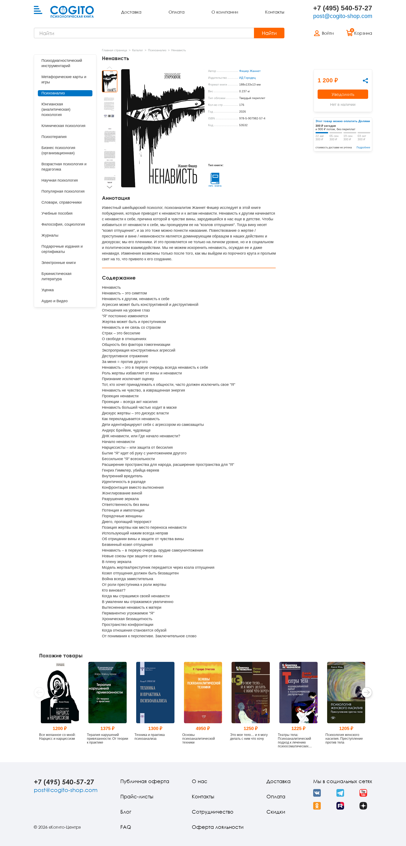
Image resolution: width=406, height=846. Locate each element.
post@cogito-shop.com (342, 16)
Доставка (131, 11)
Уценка (47, 290)
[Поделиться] (365, 80)
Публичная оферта (144, 781)
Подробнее (363, 147)
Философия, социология (63, 224)
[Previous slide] (109, 67)
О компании (224, 11)
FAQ (125, 827)
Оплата (177, 11)
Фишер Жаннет (250, 71)
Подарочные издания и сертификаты (62, 249)
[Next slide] (109, 187)
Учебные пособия (57, 213)
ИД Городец (247, 77)
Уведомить (343, 94)
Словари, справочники (61, 202)
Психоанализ (53, 93)
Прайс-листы (136, 796)
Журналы (49, 235)
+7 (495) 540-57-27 (342, 8)
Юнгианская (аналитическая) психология (55, 109)
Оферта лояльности (218, 827)
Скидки (275, 812)
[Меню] (38, 10)
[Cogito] (72, 12)
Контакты (274, 11)
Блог (125, 812)
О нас (199, 781)
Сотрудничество (212, 812)
